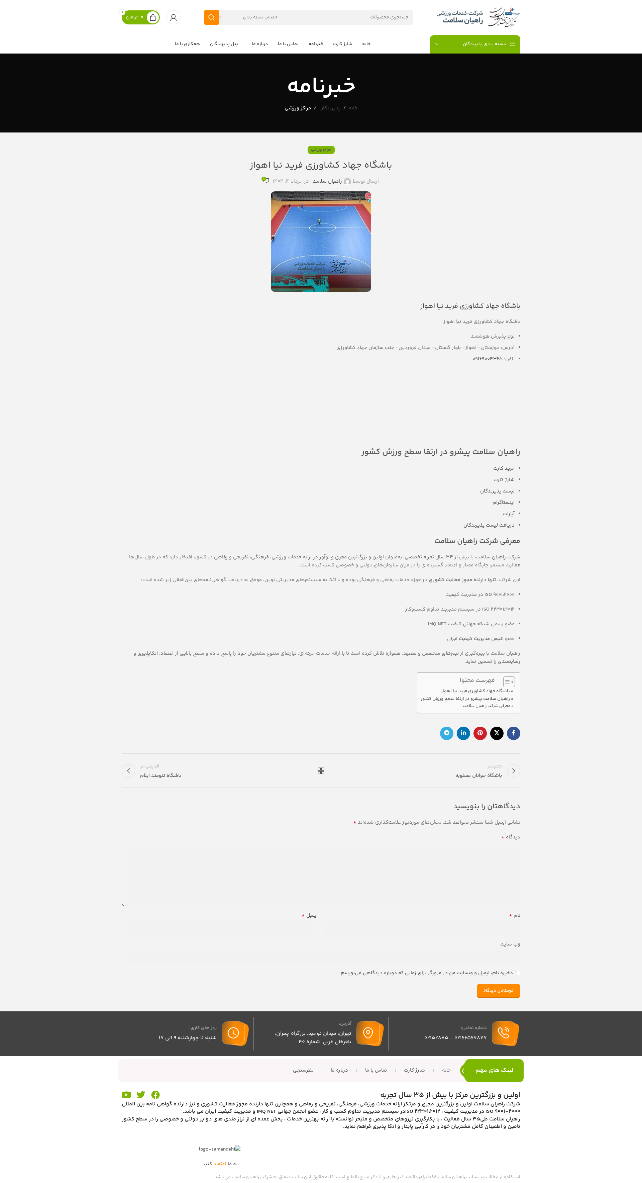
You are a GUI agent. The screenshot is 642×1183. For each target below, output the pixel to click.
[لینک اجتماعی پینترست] (480, 733)
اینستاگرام (504, 503)
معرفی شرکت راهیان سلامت (487, 706)
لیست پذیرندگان (497, 491)
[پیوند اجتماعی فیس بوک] (513, 733)
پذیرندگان (329, 108)
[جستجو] (211, 17)
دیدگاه (510, 837)
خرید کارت (504, 468)
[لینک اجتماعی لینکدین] (463, 733)
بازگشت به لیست (321, 771)
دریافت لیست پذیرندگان (489, 525)
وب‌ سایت (510, 944)
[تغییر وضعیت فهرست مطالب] (505, 682)
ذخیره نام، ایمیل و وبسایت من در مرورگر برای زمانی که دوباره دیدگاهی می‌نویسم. (426, 973)
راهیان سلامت (327, 181)
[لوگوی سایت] (478, 17)
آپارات (509, 514)
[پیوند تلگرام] (446, 733)
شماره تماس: (474, 1028)
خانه (353, 108)
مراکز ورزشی (298, 108)
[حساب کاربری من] (173, 17)
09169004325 (487, 359)
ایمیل (310, 916)
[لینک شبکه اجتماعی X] (497, 733)
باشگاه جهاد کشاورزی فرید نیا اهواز (475, 691)
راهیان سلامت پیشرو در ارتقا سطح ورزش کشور (465, 698)
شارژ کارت (504, 480)
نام (514, 916)
